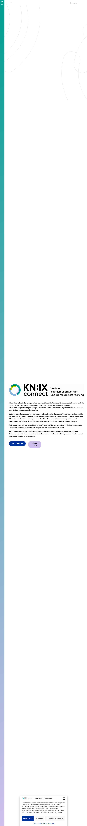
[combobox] (78, 3)
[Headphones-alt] (2, 4)
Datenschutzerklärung (40, 823)
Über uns (14, 3)
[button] (64, 798)
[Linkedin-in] (2, 2)
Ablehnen (39, 818)
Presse (49, 3)
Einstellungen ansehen (55, 818)
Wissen (38, 3)
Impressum (51, 823)
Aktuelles (26, 3)
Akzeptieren (27, 818)
